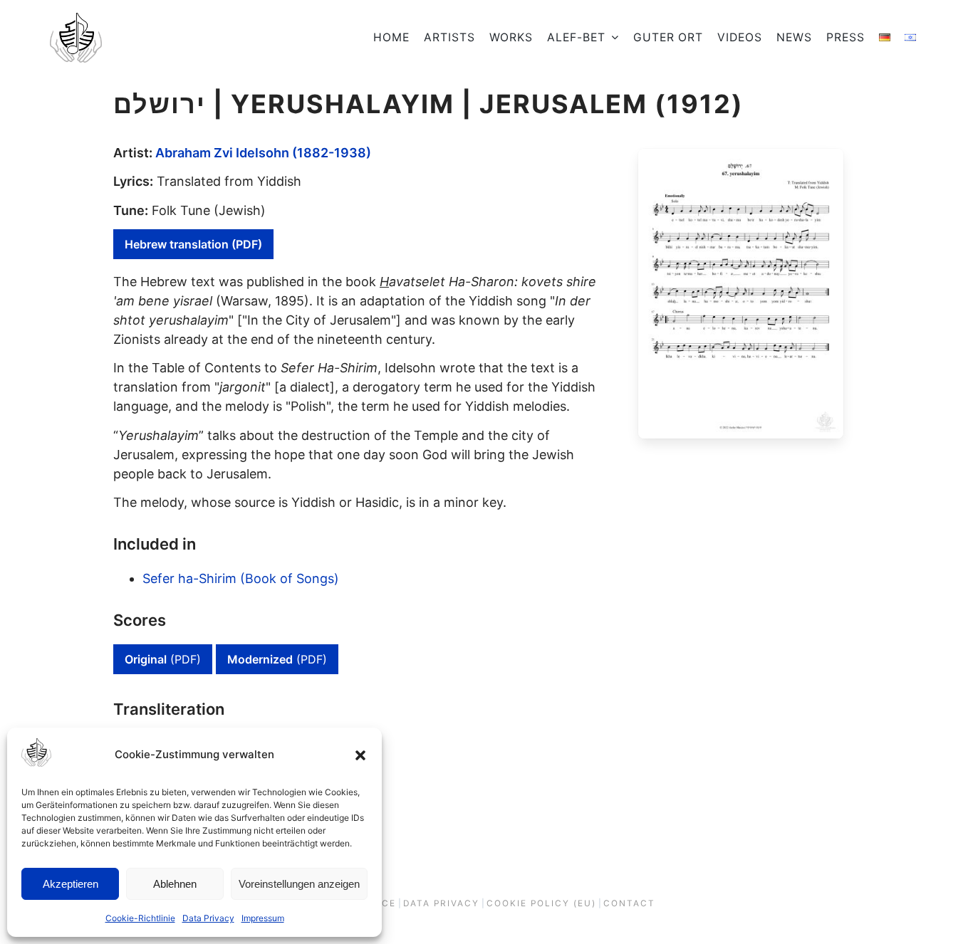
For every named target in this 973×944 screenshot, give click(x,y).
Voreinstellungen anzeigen (299, 884)
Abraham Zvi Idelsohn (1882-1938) (263, 152)
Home (391, 37)
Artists (449, 37)
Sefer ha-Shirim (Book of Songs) (240, 578)
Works (511, 37)
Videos (739, 37)
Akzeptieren (70, 884)
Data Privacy (208, 918)
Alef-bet (576, 37)
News (794, 37)
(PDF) (163, 659)
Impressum (262, 918)
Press (845, 37)
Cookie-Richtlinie (140, 918)
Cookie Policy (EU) (541, 903)
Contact (629, 903)
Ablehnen (175, 884)
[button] (360, 755)
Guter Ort (668, 37)
